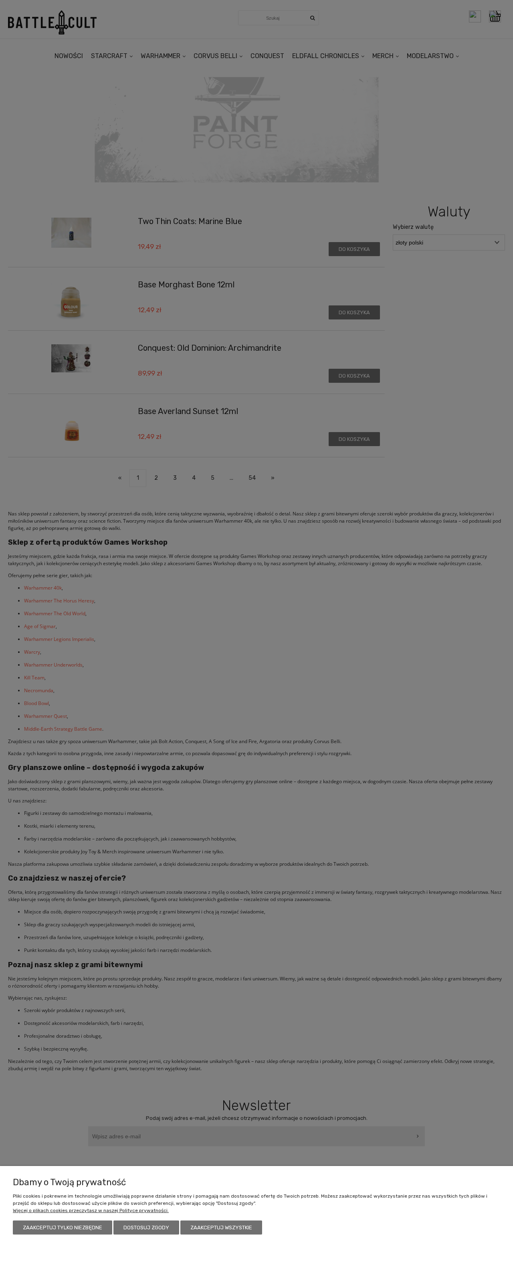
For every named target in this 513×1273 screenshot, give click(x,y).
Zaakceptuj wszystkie (221, 1228)
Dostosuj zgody (146, 1228)
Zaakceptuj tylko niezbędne (62, 1228)
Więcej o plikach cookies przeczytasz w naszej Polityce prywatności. (91, 1210)
